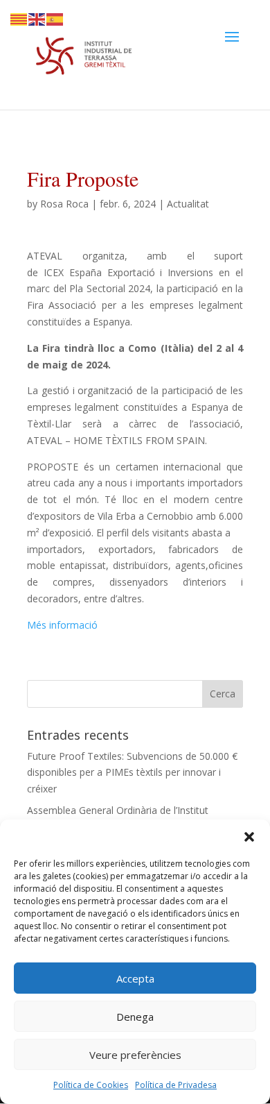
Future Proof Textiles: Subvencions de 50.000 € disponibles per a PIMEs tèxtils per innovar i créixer (132, 772)
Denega (135, 1017)
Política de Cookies (90, 1085)
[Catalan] (19, 18)
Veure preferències (135, 1055)
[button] (249, 837)
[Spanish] (55, 18)
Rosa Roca (64, 203)
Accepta (135, 978)
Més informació (62, 624)
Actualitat (188, 203)
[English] (37, 18)
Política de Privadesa (176, 1085)
